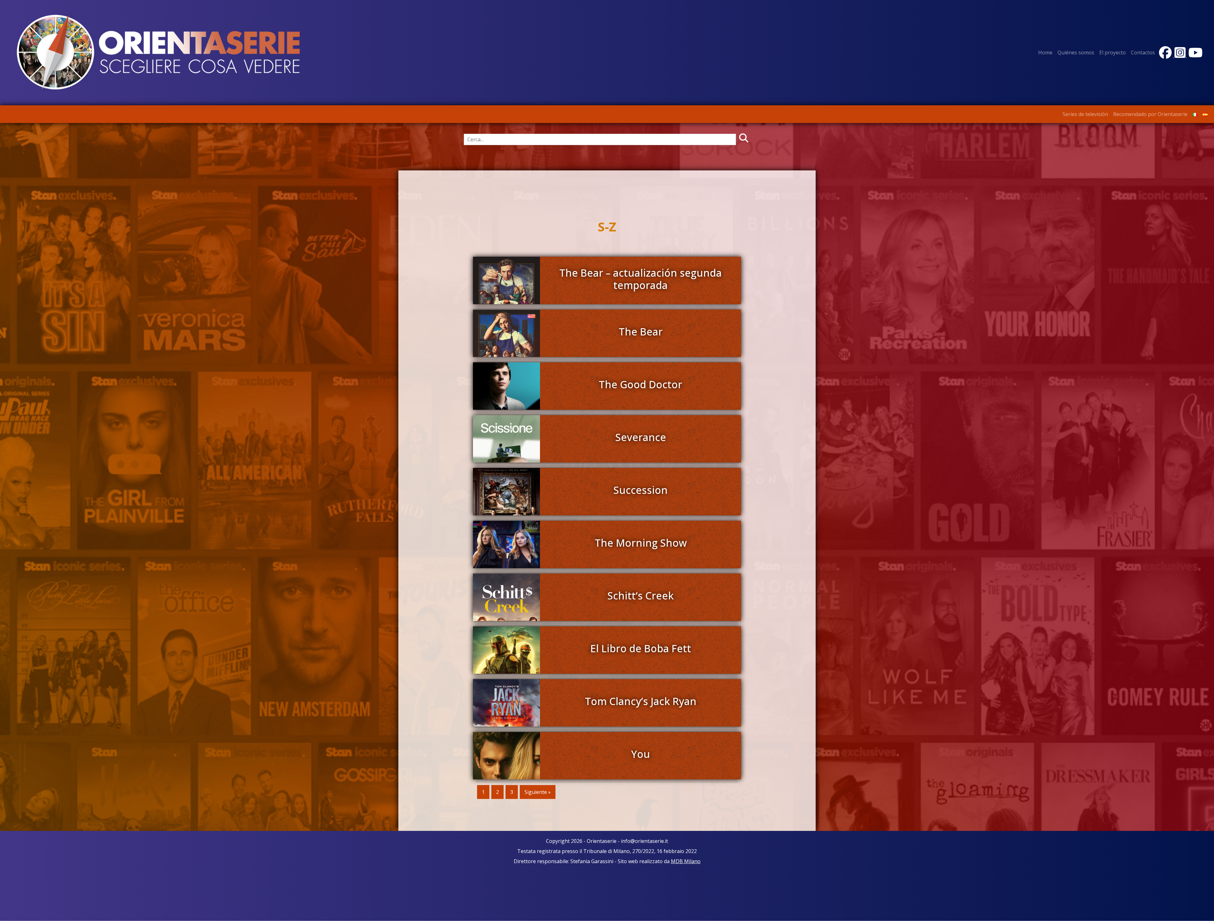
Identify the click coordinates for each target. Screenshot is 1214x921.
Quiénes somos (1076, 52)
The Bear (641, 331)
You (640, 754)
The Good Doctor (640, 384)
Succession (640, 490)
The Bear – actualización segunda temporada (640, 279)
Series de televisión (1085, 114)
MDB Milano (686, 861)
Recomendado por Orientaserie (1150, 114)
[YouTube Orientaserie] (1195, 55)
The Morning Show (641, 543)
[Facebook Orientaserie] (1165, 55)
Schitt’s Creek (640, 595)
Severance (640, 437)
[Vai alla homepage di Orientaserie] (159, 52)
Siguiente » (537, 792)
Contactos (1143, 52)
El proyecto (1112, 52)
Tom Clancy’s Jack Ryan (640, 701)
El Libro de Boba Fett (640, 648)
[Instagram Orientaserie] (1180, 55)
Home (1045, 52)
